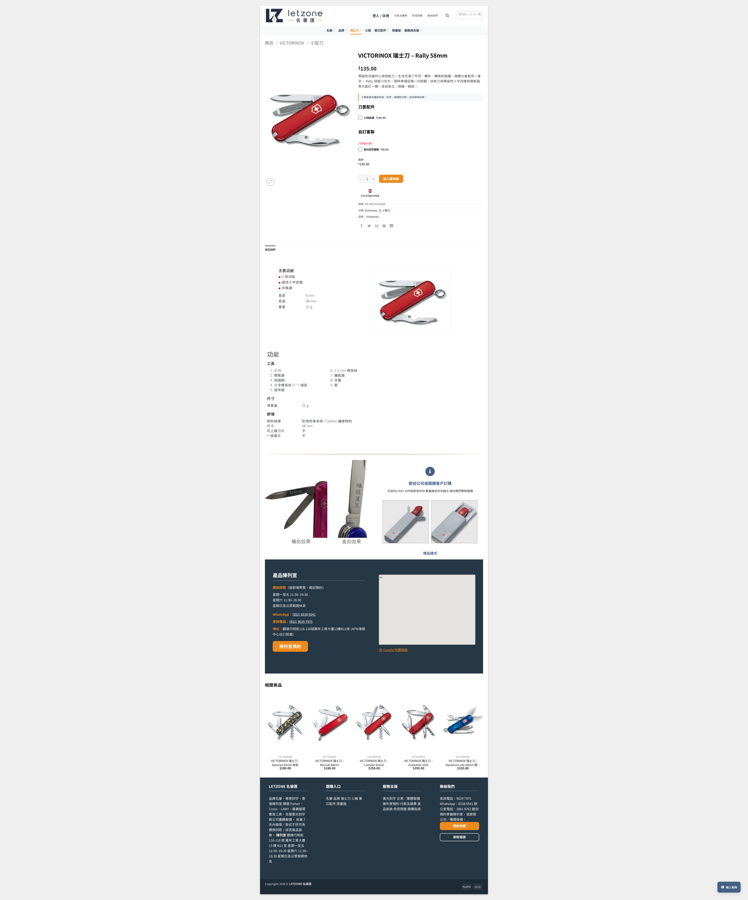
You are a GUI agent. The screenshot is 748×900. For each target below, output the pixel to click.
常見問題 (417, 15)
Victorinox (292, 43)
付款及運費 (400, 15)
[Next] (483, 734)
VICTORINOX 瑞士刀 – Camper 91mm (374, 763)
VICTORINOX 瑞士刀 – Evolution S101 (418, 763)
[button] (381, 15)
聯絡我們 (433, 15)
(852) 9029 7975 (300, 621)
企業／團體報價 (408, 798)
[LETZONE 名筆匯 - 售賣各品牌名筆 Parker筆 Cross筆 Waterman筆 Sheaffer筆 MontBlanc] (294, 15)
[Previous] (265, 734)
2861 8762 (463, 809)
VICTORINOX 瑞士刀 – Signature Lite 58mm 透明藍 (462, 763)
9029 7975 (463, 798)
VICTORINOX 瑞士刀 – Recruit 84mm (329, 763)
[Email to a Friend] (376, 225)
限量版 (396, 30)
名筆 (329, 30)
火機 (368, 30)
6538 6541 (465, 803)
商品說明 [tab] (270, 249)
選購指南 (414, 809)
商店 (269, 43)
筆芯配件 (380, 30)
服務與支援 (411, 30)
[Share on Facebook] (362, 225)
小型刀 (316, 43)
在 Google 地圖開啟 (393, 649)
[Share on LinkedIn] (391, 225)
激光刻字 (389, 798)
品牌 (341, 30)
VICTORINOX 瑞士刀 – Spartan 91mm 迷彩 (285, 763)
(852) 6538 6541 (304, 614)
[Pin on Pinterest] (384, 225)
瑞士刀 (354, 30)
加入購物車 (391, 178)
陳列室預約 (290, 646)
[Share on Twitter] (369, 225)
